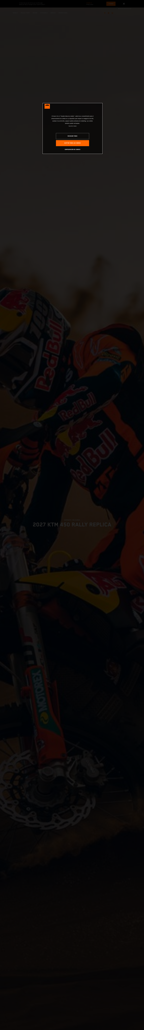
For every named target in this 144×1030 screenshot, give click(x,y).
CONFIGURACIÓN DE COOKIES (72, 149)
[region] (73, 128)
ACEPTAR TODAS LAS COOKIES (72, 143)
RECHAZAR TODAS (72, 136)
